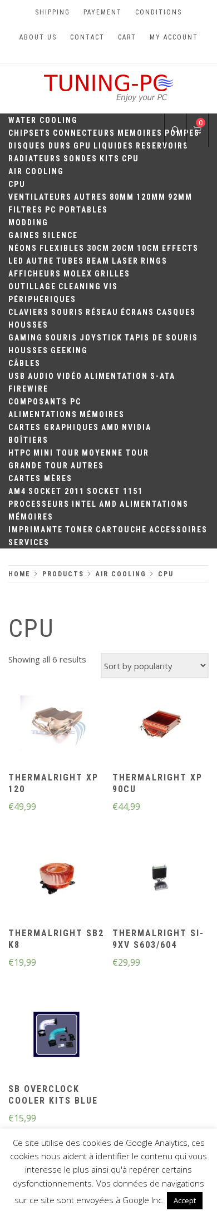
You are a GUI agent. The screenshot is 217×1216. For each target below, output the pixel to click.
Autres (90, 196)
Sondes (80, 158)
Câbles (24, 363)
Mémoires (102, 414)
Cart (127, 37)
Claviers (28, 312)
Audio (41, 376)
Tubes (70, 260)
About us (38, 37)
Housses (28, 324)
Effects (180, 248)
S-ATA (162, 376)
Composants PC (44, 401)
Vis (110, 286)
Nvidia (136, 427)
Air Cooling (36, 171)
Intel (84, 504)
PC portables (76, 209)
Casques (176, 312)
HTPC (19, 452)
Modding (28, 222)
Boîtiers (28, 440)
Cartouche (121, 529)
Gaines (24, 235)
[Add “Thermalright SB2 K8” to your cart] (56, 880)
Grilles (112, 273)
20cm (123, 248)
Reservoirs (162, 145)
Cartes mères (40, 478)
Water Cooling (43, 120)
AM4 (17, 491)
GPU (82, 145)
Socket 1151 (115, 491)
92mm (180, 196)
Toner (79, 529)
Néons (22, 248)
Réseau (102, 312)
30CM (98, 248)
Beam (98, 260)
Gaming (25, 337)
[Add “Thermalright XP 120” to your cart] (56, 724)
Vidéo (69, 376)
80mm (122, 196)
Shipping (52, 12)
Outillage (32, 286)
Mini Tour (56, 452)
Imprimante (35, 529)
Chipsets (29, 132)
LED (16, 260)
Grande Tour (38, 465)
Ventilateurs (40, 196)
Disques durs (39, 145)
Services (29, 542)
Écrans (137, 312)
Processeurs (39, 504)
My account (174, 37)
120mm (151, 196)
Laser (125, 260)
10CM (148, 248)
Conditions (158, 12)
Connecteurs (84, 132)
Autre (40, 260)
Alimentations (42, 414)
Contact (87, 37)
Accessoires (178, 529)
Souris (67, 312)
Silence (60, 235)
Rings (154, 260)
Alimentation (116, 376)
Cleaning (79, 286)
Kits (110, 158)
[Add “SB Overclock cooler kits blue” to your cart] (56, 1035)
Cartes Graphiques (53, 427)
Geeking (69, 350)
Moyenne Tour (115, 452)
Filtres (25, 209)
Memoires (139, 132)
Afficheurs (34, 273)
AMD (110, 427)
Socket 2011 (56, 491)
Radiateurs (34, 158)
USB (17, 376)
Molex (77, 273)
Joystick (101, 337)
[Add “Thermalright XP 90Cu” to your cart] (160, 724)
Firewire (28, 388)
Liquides (113, 145)
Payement (102, 12)
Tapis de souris (161, 337)
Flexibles (62, 248)
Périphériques (42, 299)
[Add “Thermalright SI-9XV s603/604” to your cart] (160, 880)
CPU (130, 158)
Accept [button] (185, 1200)
